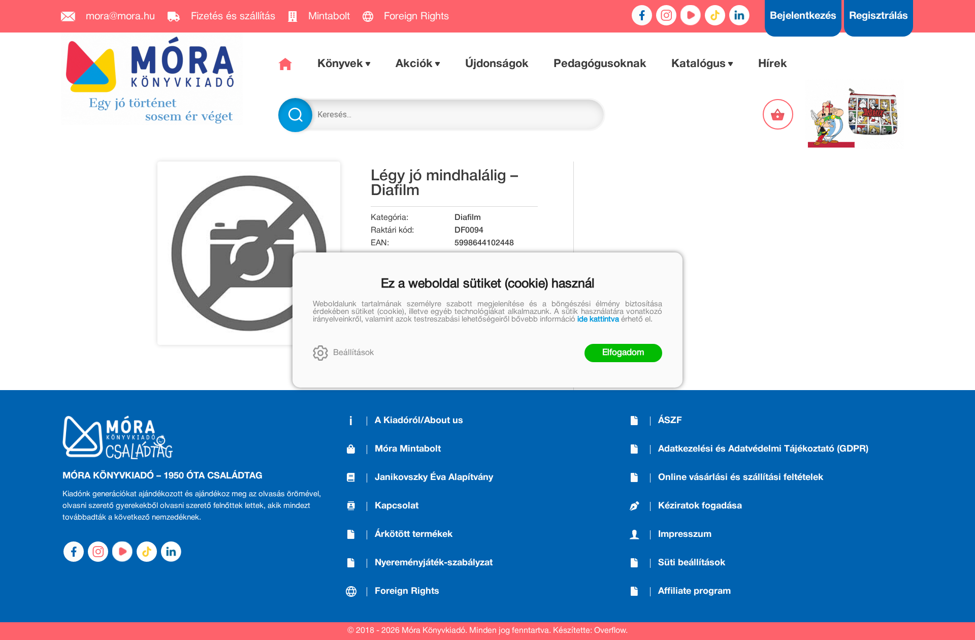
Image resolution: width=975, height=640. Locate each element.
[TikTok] (715, 15)
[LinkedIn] (739, 15)
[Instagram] (666, 15)
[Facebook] (642, 15)
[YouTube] (690, 15)
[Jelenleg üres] (779, 114)
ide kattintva (598, 319)
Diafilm (467, 217)
